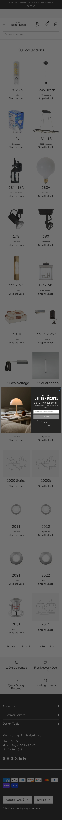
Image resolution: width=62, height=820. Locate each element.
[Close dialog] (59, 389)
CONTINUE (46, 416)
